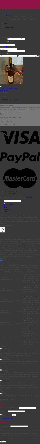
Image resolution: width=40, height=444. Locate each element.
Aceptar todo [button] (9, 226)
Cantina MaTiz (8, 205)
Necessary (5, 261)
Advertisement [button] (4, 379)
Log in (14, 415)
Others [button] (2, 391)
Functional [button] (3, 347)
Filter (37, 55)
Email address (5, 426)
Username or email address (9, 408)
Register (3, 441)
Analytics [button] (3, 368)
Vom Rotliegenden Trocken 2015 (10, 100)
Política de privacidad (10, 191)
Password (3, 411)
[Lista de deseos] (0, 86)
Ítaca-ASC (29, 197)
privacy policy (33, 438)
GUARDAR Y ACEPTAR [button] (7, 400)
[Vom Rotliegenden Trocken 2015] (11, 84)
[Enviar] (4, 203)
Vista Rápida (4, 90)
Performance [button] (4, 357)
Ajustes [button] (2, 226)
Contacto (7, 209)
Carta (6, 207)
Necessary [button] (3, 259)
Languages (7, 15)
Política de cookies (10, 193)
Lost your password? (6, 418)
